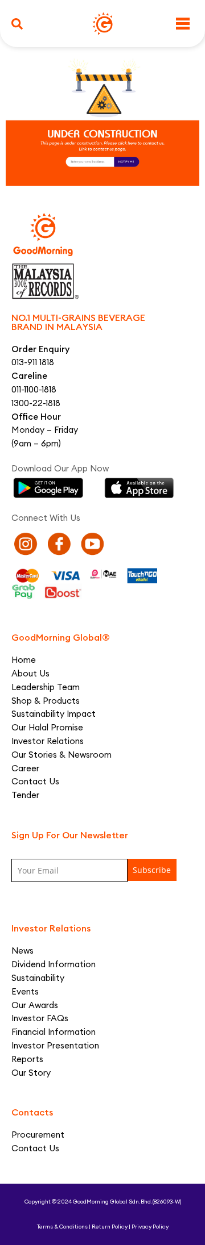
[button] (17, 24)
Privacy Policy (150, 1226)
